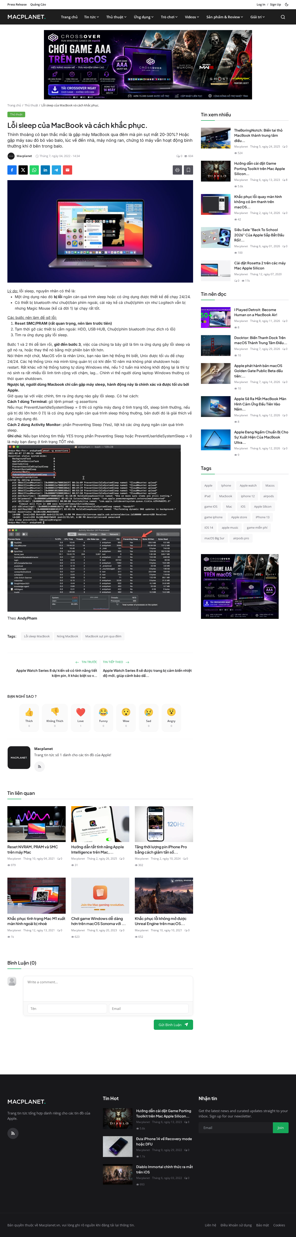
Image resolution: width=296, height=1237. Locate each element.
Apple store (239, 517)
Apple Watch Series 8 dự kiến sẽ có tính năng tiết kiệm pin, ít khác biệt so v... (56, 673)
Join (281, 1127)
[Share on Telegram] (56, 170)
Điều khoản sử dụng (236, 1225)
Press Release (17, 4)
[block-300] (240, 586)
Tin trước (89, 662)
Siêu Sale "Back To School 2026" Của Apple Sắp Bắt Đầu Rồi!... (259, 234)
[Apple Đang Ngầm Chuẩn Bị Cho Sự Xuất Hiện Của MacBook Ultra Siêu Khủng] (216, 439)
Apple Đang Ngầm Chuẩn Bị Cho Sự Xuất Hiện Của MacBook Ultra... (261, 437)
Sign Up (275, 4)
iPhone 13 (262, 517)
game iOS (210, 506)
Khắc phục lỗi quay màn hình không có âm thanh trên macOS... (258, 201)
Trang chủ (69, 17)
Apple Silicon (262, 506)
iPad (207, 496)
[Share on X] (23, 170)
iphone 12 (248, 496)
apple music (230, 527)
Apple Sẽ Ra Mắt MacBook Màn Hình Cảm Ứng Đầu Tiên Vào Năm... (260, 403)
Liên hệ (210, 1225)
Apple (208, 485)
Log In (261, 4)
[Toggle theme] (287, 4)
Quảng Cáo (38, 4)
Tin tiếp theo (113, 662)
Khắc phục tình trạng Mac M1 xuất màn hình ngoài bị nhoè (36, 921)
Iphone (226, 485)
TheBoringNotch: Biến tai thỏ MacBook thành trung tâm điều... (258, 135)
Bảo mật (262, 1225)
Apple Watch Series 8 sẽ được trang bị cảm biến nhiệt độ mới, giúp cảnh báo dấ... (147, 673)
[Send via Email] (67, 170)
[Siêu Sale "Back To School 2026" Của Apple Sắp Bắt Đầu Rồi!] (216, 237)
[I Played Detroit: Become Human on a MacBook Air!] (216, 317)
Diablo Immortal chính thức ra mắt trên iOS (164, 1169)
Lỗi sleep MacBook (37, 636)
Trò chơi (167, 17)
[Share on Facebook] (12, 170)
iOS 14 (208, 527)
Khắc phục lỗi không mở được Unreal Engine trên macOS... (161, 921)
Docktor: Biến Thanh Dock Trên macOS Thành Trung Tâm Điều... (260, 340)
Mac (229, 506)
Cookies (279, 1225)
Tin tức (90, 17)
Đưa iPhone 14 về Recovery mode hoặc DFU (164, 1141)
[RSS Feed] (39, 766)
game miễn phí (257, 527)
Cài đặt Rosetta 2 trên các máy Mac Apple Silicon (260, 265)
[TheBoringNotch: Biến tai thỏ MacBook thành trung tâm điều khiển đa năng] (216, 138)
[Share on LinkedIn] (45, 170)
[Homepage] (28, 17)
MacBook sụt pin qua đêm (103, 636)
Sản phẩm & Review (223, 17)
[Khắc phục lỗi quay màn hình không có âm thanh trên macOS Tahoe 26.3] (216, 204)
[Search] (283, 17)
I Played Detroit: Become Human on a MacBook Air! (255, 312)
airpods (268, 496)
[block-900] (148, 64)
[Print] (177, 170)
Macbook (225, 496)
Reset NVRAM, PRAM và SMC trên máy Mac (32, 849)
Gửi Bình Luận (170, 1024)
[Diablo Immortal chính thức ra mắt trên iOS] (118, 1174)
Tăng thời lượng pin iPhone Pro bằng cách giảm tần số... (161, 849)
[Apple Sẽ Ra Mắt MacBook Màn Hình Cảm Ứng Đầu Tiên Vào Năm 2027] (216, 406)
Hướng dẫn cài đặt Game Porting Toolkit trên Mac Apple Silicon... (259, 168)
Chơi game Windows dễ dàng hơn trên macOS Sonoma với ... (98, 921)
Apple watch (248, 485)
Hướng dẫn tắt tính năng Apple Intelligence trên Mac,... (97, 849)
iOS (243, 506)
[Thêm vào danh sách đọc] (188, 170)
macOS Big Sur (214, 538)
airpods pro (241, 538)
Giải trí (256, 17)
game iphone (213, 517)
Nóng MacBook (67, 636)
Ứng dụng (142, 17)
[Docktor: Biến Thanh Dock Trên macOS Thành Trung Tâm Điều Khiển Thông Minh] (216, 345)
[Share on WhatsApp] (34, 170)
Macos (269, 485)
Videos (190, 17)
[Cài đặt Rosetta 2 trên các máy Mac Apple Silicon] (216, 270)
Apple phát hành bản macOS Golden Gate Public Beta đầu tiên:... (258, 370)
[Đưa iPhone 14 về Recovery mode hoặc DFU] (118, 1146)
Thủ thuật (114, 17)
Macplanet (43, 748)
